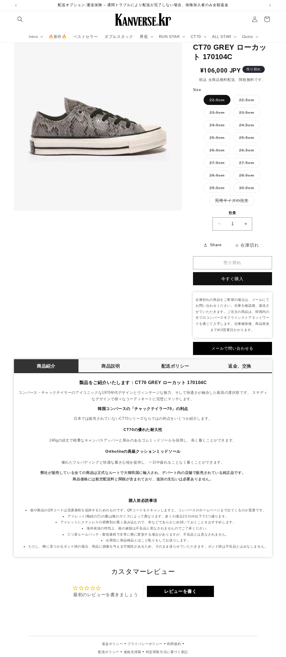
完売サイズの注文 (233, 201)
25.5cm (248, 139)
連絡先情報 (132, 652)
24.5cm (248, 126)
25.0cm (218, 139)
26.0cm (218, 151)
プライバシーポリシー (145, 644)
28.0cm (218, 176)
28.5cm (248, 176)
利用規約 (174, 644)
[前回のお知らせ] (16, 5)
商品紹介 (46, 366)
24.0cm (218, 126)
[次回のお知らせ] (270, 5)
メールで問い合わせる (232, 348)
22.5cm (248, 101)
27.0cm (218, 164)
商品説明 (110, 366)
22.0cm (218, 101)
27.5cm (248, 164)
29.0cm (218, 189)
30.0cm (248, 189)
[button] (20, 19)
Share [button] (215, 245)
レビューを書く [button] (180, 591)
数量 (232, 213)
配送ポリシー (175, 366)
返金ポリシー (112, 644)
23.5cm (248, 114)
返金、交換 (239, 366)
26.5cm (248, 151)
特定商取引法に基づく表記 (167, 652)
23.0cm (218, 114)
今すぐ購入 (232, 278)
